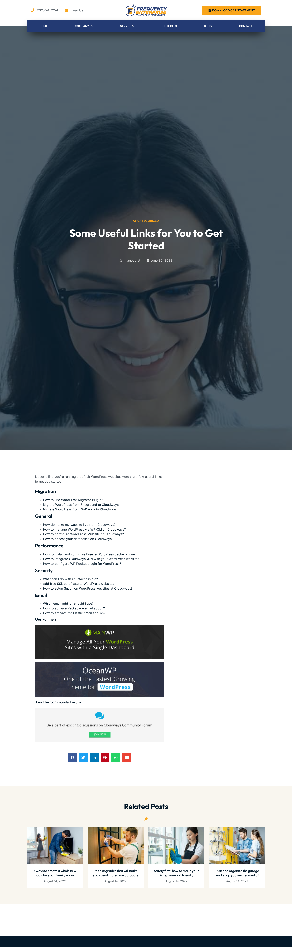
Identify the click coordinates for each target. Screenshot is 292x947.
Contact (246, 26)
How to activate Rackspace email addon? (74, 608)
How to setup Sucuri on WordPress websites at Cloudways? (87, 588)
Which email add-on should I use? (68, 603)
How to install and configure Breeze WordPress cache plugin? (89, 554)
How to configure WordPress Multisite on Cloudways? (83, 534)
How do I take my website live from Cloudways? (79, 525)
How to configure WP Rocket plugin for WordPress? (82, 564)
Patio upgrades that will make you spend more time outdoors (115, 873)
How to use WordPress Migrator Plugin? (73, 500)
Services (126, 26)
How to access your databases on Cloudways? (78, 539)
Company (82, 26)
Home (43, 26)
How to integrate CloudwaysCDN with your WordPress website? (91, 559)
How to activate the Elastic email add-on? (74, 613)
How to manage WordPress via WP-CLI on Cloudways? (84, 529)
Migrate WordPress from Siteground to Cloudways (81, 505)
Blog (208, 26)
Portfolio (169, 26)
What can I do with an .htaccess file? (70, 579)
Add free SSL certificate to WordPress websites (78, 584)
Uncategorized (146, 221)
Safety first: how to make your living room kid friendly (176, 873)
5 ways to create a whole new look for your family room (54, 873)
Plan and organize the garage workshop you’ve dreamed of (237, 873)
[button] (72, 757)
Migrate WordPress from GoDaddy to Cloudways (80, 509)
